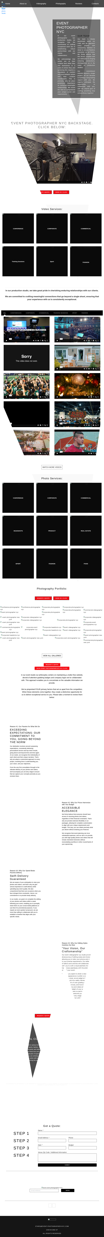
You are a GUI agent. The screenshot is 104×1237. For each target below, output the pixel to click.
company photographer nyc (61, 1084)
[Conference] (18, 228)
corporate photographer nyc (42, 1083)
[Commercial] (86, 228)
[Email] (54, 1205)
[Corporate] (52, 228)
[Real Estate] (86, 531)
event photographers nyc (11, 1083)
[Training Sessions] (18, 261)
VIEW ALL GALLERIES (52, 656)
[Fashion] (86, 261)
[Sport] (52, 261)
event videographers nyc (31, 1083)
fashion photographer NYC (50, 1084)
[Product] (52, 531)
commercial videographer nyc (76, 1083)
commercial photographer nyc (89, 1083)
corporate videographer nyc (53, 1083)
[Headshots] (18, 531)
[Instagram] (50, 1205)
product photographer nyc (65, 1083)
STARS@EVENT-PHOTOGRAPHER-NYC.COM (52, 1226)
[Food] (86, 563)
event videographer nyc (21, 1083)
